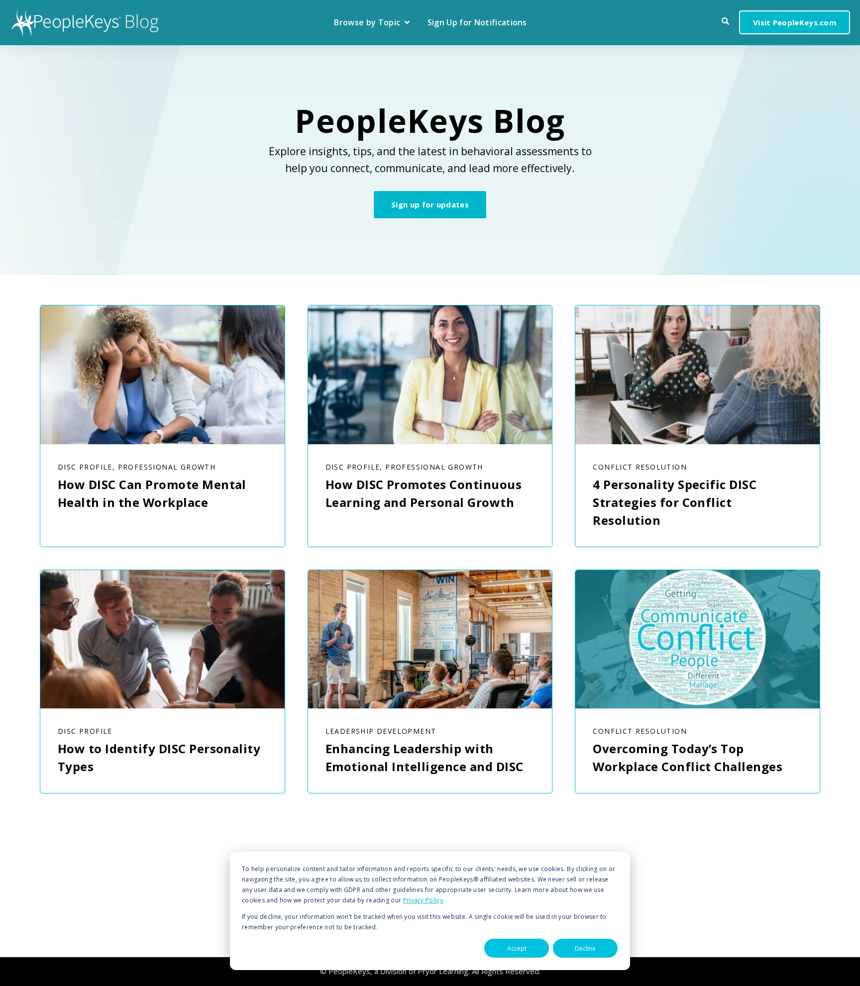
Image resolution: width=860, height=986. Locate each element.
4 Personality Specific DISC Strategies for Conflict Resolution (674, 502)
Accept (517, 948)
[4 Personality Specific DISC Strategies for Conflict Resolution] (697, 374)
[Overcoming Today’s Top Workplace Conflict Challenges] (697, 639)
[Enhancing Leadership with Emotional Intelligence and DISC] (430, 639)
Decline (585, 948)
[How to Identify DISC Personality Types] (162, 639)
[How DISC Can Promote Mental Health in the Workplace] (162, 374)
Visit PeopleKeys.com (794, 22)
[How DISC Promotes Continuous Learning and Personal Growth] (430, 374)
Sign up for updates (430, 204)
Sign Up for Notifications (477, 23)
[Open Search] (725, 21)
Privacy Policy (423, 900)
